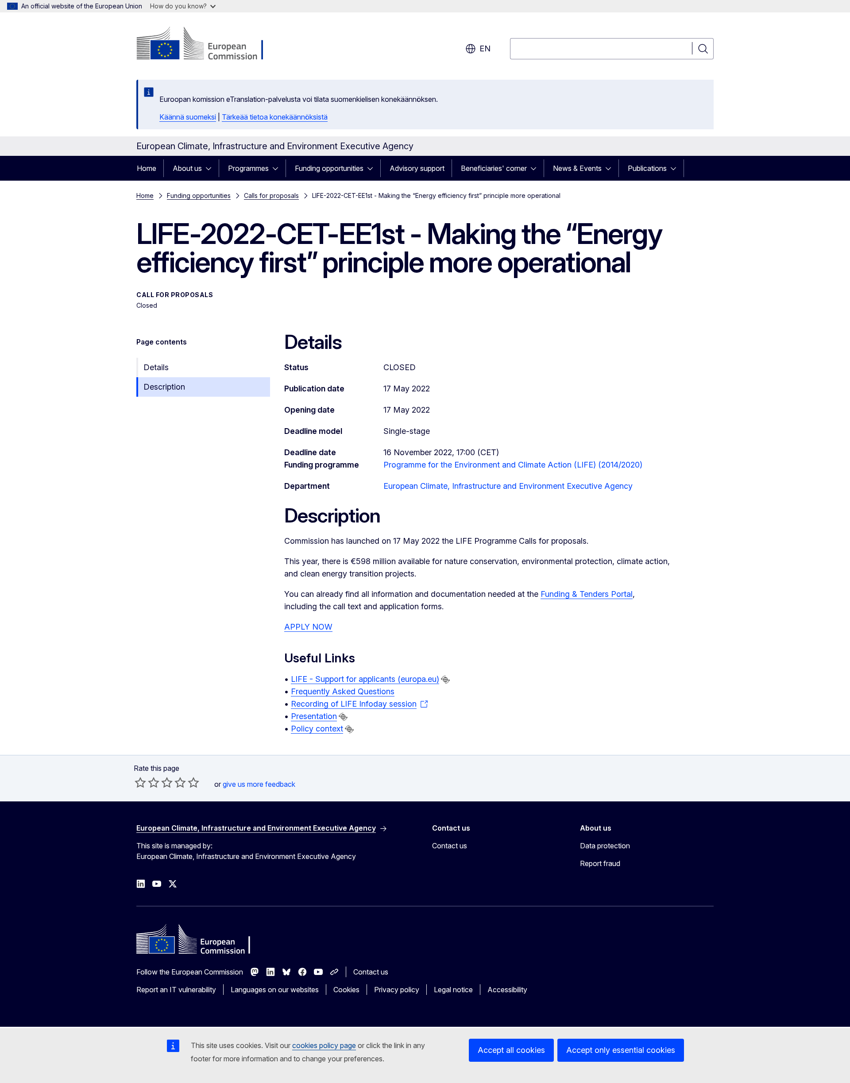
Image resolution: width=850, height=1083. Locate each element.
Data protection (605, 845)
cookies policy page (324, 1045)
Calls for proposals (271, 195)
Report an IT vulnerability (176, 989)
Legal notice (453, 989)
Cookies (346, 989)
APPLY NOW (308, 626)
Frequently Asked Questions (342, 691)
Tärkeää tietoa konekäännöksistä (275, 116)
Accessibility (507, 989)
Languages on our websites (275, 989)
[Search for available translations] (445, 679)
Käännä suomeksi (187, 116)
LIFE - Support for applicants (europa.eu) (365, 679)
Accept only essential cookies (620, 1050)
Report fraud (600, 863)
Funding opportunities (329, 168)
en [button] (485, 48)
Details (156, 367)
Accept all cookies (511, 1050)
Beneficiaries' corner (494, 168)
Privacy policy (396, 989)
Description (164, 386)
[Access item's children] (211, 168)
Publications (647, 168)
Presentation (314, 716)
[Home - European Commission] (207, 44)
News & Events (577, 168)
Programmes (248, 168)
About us (187, 168)
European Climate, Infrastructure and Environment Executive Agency (508, 486)
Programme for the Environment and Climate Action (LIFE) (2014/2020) (512, 464)
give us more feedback (259, 784)
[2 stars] (147, 782)
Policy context (317, 728)
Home (146, 168)
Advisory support (417, 168)
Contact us (449, 845)
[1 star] (140, 782)
